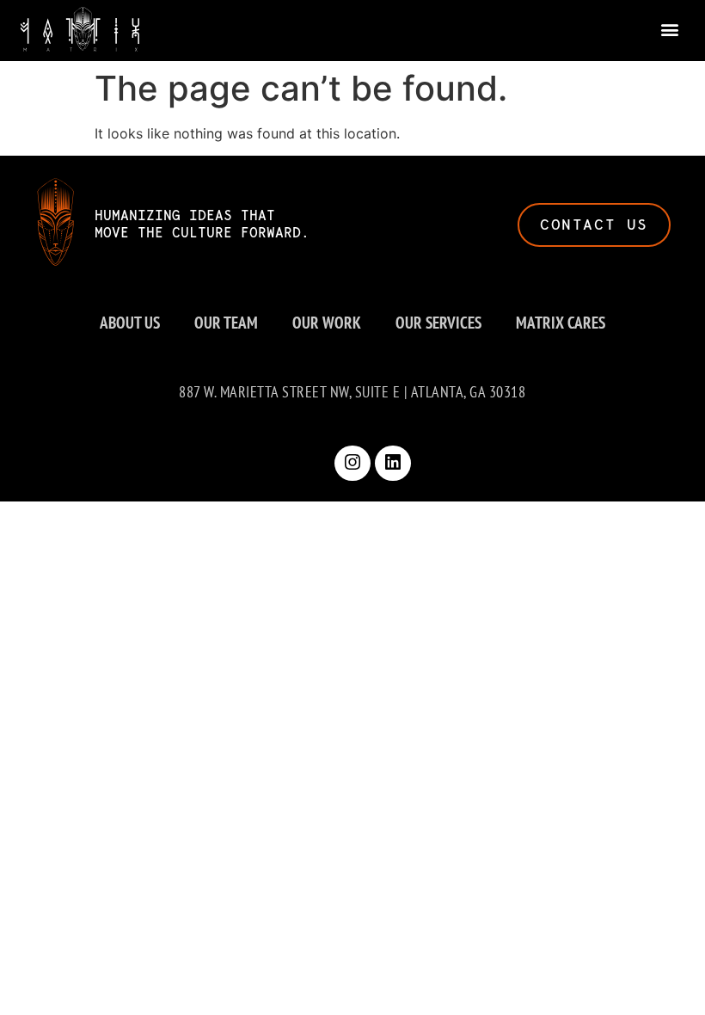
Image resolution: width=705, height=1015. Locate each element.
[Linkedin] (393, 464)
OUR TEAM (226, 322)
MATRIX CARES (560, 322)
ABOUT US (130, 322)
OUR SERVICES (438, 322)
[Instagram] (352, 464)
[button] (670, 29)
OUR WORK (326, 322)
